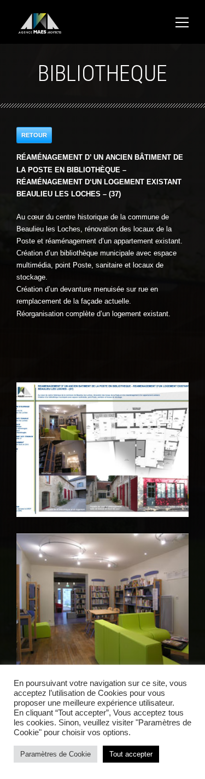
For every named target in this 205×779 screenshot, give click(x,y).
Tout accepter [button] (131, 754)
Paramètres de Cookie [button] (55, 754)
